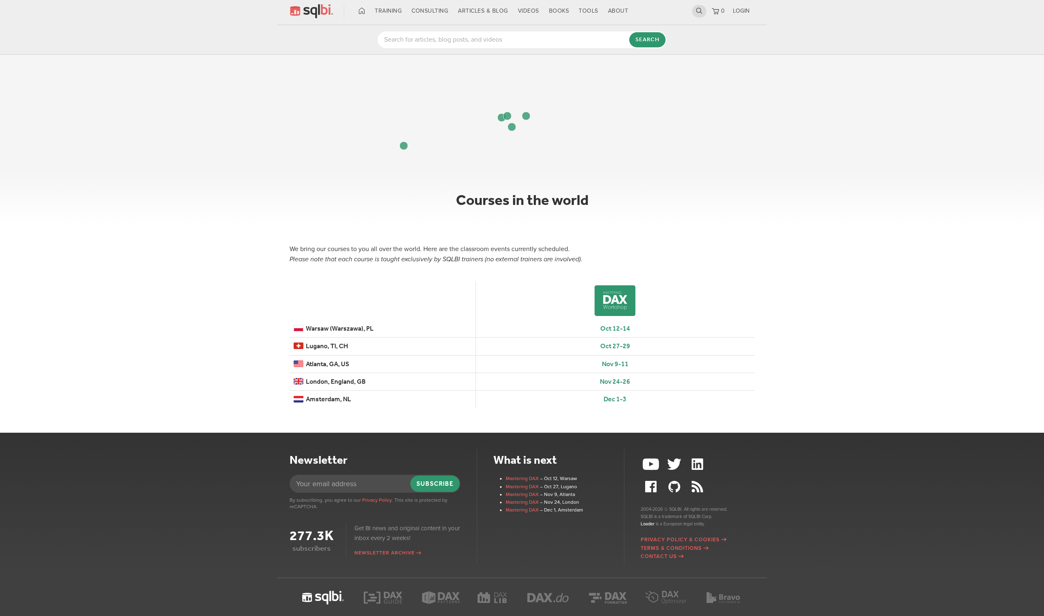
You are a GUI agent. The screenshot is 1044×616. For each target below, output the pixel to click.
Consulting (429, 10)
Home (362, 11)
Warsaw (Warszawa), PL (338, 328)
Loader (648, 524)
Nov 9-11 (615, 364)
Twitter (675, 464)
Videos (528, 10)
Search (699, 11)
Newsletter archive (384, 553)
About (618, 10)
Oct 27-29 (615, 346)
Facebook (652, 487)
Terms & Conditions (671, 548)
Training (388, 10)
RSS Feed (698, 487)
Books (559, 10)
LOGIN (741, 10)
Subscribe (434, 483)
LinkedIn (698, 464)
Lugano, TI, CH (325, 346)
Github (675, 487)
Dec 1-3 (615, 399)
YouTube (652, 464)
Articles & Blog (483, 10)
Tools (588, 10)
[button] (526, 115)
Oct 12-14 (615, 328)
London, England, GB (334, 381)
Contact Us (659, 556)
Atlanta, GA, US (326, 364)
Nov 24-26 (615, 381)
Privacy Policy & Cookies (680, 539)
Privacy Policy (377, 500)
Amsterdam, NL (327, 399)
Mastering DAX (522, 478)
